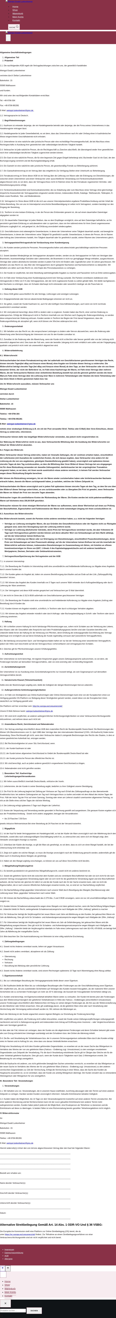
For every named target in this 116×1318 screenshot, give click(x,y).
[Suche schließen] (5, 1303)
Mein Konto (18, 17)
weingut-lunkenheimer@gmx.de (20, 110)
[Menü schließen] (3, 1274)
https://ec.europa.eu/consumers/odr (20, 1234)
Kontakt (16, 20)
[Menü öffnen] (8, 37)
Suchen (34, 1311)
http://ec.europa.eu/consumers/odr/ (47, 706)
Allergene (8, 1259)
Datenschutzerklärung (14, 1253)
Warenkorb (17, 13)
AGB (6, 1256)
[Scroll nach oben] (2, 1268)
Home (15, 6)
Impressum (9, 1250)
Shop (15, 10)
